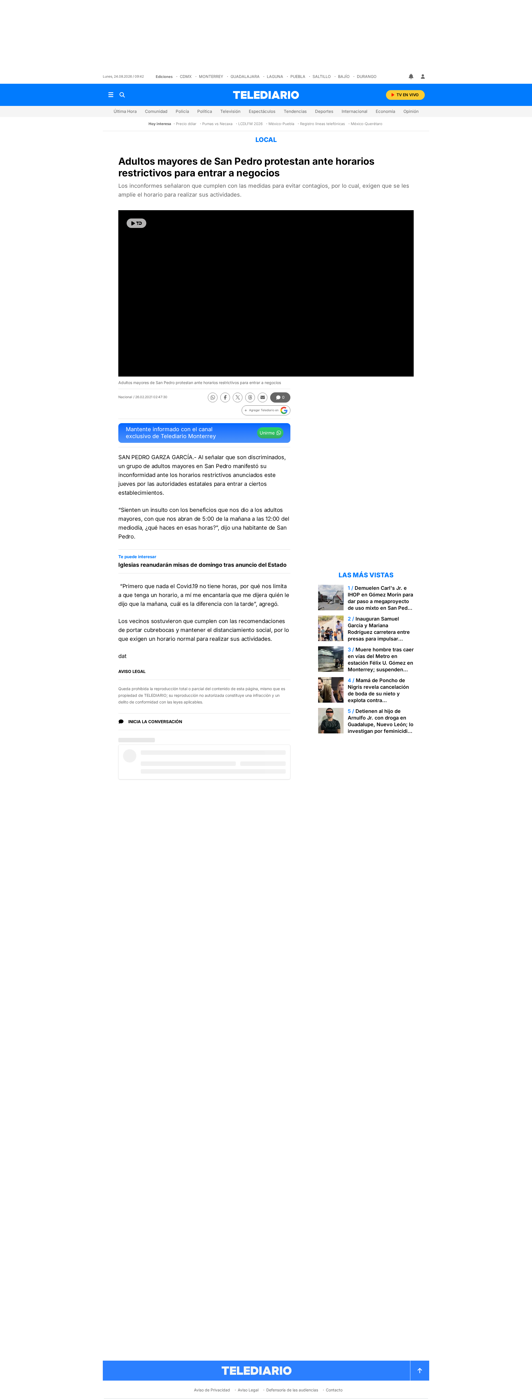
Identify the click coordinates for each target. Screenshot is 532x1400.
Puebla (297, 76)
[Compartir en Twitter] (237, 397)
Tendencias (295, 111)
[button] (266, 410)
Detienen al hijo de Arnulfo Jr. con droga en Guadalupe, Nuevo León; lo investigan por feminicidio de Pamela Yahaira (380, 724)
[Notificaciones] (411, 76)
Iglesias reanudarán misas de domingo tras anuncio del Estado (202, 564)
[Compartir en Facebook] (225, 397)
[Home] (266, 95)
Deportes (324, 111)
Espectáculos (262, 111)
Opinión (411, 111)
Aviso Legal (248, 1390)
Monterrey (211, 76)
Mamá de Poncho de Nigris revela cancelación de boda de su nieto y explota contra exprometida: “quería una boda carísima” (378, 696)
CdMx (186, 76)
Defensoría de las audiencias (292, 1390)
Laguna (275, 76)
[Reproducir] (136, 223)
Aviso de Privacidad (212, 1390)
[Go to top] (419, 1371)
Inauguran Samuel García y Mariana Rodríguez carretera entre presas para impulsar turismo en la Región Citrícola (379, 635)
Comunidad (156, 111)
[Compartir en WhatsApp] (213, 397)
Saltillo (322, 76)
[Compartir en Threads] (250, 397)
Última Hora (125, 111)
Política (204, 111)
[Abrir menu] (110, 95)
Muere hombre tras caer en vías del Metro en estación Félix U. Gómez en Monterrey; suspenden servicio (381, 663)
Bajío (344, 76)
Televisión (230, 111)
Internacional (354, 111)
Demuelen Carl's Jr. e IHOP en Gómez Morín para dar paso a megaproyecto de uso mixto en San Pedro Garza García (380, 601)
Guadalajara (245, 76)
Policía (182, 111)
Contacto (334, 1390)
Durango (367, 76)
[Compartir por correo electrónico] (262, 397)
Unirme (267, 433)
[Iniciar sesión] (423, 76)
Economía (385, 111)
